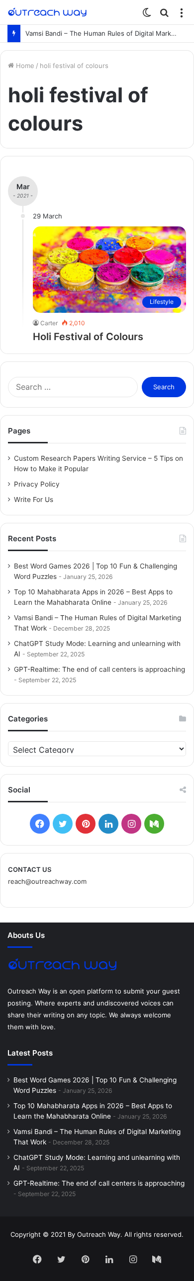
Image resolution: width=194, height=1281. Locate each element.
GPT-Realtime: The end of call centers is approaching (99, 669)
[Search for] (164, 15)
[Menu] (182, 15)
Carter (49, 323)
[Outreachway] (47, 12)
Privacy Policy (37, 484)
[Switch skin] (147, 15)
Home (24, 66)
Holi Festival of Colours (88, 337)
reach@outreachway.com (47, 881)
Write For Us (33, 499)
